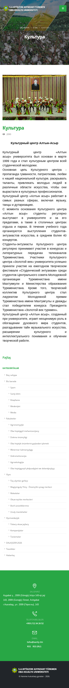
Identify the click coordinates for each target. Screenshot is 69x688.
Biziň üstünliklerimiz (19, 505)
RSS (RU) (37, 646)
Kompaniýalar (16, 530)
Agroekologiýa (17, 462)
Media (13, 412)
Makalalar (15, 493)
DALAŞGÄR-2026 (14, 542)
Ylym (8, 474)
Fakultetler (11, 418)
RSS (29, 646)
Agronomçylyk (17, 424)
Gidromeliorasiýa (18, 456)
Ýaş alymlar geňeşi (19, 480)
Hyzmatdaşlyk (12, 518)
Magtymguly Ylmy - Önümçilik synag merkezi (31, 487)
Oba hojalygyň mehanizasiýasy (24, 431)
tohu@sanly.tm (35, 642)
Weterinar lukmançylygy (21, 449)
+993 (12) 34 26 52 (35, 623)
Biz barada (11, 381)
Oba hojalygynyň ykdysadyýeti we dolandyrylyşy (32, 468)
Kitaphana (15, 400)
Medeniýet (15, 406)
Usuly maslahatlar (18, 512)
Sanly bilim (15, 393)
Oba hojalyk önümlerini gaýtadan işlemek (29, 443)
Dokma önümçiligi (18, 437)
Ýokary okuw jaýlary (19, 524)
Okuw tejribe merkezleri (21, 499)
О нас (35, 27)
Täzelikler (10, 549)
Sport (12, 387)
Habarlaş (10, 555)
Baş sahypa (24, 27)
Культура (13, 127)
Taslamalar (15, 536)
